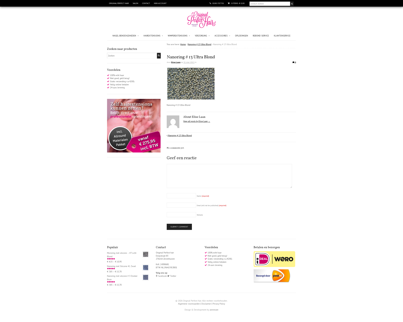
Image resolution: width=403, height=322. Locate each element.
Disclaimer (206, 303)
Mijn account (160, 3)
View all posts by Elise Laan (196, 121)
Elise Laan (175, 62)
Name (203, 196)
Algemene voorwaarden (189, 303)
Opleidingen (241, 35)
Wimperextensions (177, 35)
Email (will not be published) (211, 205)
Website (200, 215)
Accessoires (221, 35)
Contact (146, 3)
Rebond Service (261, 35)
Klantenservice (282, 35)
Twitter (172, 276)
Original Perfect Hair (119, 3)
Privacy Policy (219, 303)
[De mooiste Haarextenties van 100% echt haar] (201, 26)
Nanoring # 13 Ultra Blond (199, 44)
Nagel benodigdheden (124, 35)
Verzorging (201, 35)
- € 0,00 (237, 3)
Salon (135, 3)
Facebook (162, 276)
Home (183, 44)
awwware (214, 309)
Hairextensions (152, 35)
